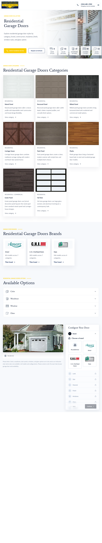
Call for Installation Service (16, 50)
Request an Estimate (36, 50)
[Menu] (98, 5)
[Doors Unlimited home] (9, 4)
